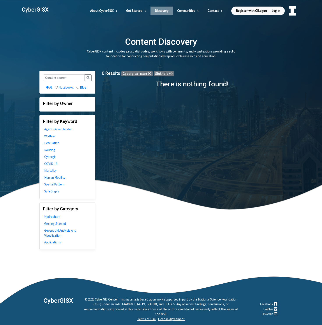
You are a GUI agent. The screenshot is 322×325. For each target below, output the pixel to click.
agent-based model (57, 129)
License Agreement (171, 319)
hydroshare (52, 217)
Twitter (268, 309)
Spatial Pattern (54, 184)
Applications (52, 242)
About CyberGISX (102, 11)
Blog (83, 87)
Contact (213, 11)
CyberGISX (58, 300)
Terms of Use (146, 319)
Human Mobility (54, 177)
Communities (186, 11)
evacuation (51, 143)
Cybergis (50, 157)
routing (49, 150)
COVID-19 (50, 164)
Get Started (134, 11)
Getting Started (55, 224)
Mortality (50, 170)
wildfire (49, 136)
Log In (276, 11)
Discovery (161, 11)
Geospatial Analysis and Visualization (60, 233)
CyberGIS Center (106, 299)
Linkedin (268, 314)
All (50, 87)
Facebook (267, 304)
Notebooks (66, 87)
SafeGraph (51, 191)
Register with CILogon (251, 11)
